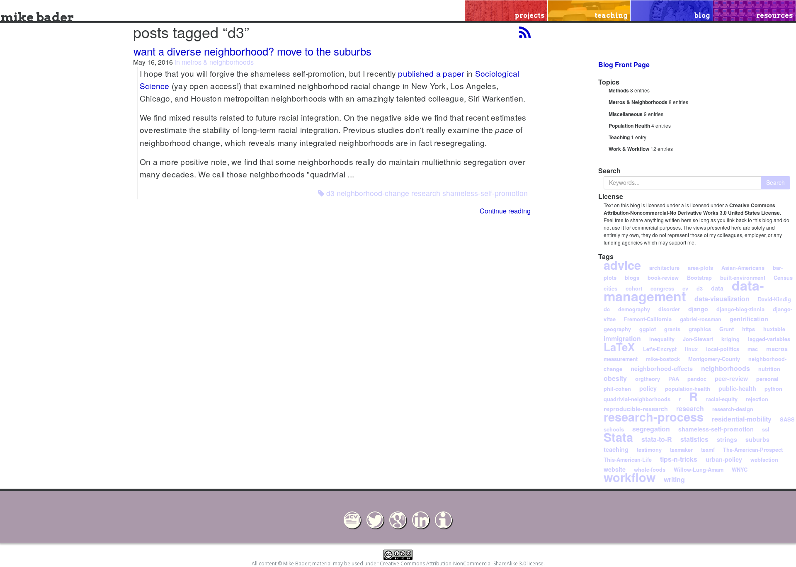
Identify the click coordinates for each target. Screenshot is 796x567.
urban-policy (724, 459)
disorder (669, 309)
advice (622, 265)
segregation (651, 429)
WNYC (739, 469)
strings (727, 439)
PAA (673, 379)
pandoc (696, 379)
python (773, 389)
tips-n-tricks (678, 459)
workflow (629, 477)
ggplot (647, 329)
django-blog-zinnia (740, 309)
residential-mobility (742, 419)
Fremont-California (648, 319)
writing (674, 479)
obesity (615, 378)
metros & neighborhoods (218, 62)
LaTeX (619, 346)
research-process (654, 416)
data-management (684, 290)
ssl (765, 429)
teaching (616, 449)
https (748, 329)
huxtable (774, 329)
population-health (687, 389)
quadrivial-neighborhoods (637, 399)
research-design (732, 409)
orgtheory (647, 379)
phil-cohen (617, 389)
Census (783, 277)
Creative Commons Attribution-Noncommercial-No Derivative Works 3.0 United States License (692, 208)
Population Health (629, 125)
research (425, 193)
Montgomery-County (714, 359)
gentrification (749, 319)
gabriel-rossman (700, 319)
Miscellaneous (626, 114)
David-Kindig (774, 299)
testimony (649, 449)
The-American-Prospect (753, 449)
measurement (621, 359)
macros (777, 348)
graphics (700, 329)
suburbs (757, 439)
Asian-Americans (742, 267)
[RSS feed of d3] (525, 32)
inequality (662, 339)
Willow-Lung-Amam (698, 469)
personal (767, 379)
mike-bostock (663, 359)
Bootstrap (699, 277)
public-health (737, 388)
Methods (619, 90)
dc (607, 309)
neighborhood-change (373, 193)
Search (775, 182)
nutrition (769, 369)
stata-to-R (656, 439)
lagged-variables (769, 339)
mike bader (37, 17)
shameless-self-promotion (485, 193)
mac (752, 349)
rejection (757, 399)
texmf (708, 449)
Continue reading (505, 211)
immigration (622, 338)
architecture (664, 267)
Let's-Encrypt (660, 349)
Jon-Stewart (698, 339)
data (717, 288)
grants (672, 329)
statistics (694, 439)
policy (648, 388)
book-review (663, 277)
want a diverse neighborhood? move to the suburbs (252, 51)
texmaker (681, 449)
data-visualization (722, 298)
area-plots (700, 267)
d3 (330, 193)
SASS (787, 419)
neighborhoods (725, 368)
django (698, 309)
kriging (730, 339)
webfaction (764, 459)
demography (634, 309)
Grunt (726, 329)
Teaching (619, 137)
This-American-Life (628, 459)
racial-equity (722, 399)
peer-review (731, 378)
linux (691, 349)
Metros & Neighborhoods (638, 102)
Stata (618, 437)
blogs (632, 277)
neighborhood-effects (662, 368)
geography (617, 329)
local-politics (722, 349)
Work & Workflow (629, 149)
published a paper (431, 73)
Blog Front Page (624, 64)
